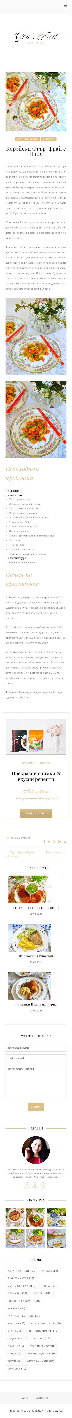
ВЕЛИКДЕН (17, 1293)
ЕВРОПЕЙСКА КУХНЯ (24, 1300)
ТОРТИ (14, 1361)
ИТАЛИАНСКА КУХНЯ (24, 1315)
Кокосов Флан (54, 852)
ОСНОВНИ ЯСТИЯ (43, 1331)
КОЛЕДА (15, 1331)
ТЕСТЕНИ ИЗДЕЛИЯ (41, 1353)
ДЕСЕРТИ (42, 1293)
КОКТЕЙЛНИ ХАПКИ (46, 1323)
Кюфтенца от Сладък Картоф (36, 908)
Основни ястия (27, 139)
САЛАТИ (42, 1338)
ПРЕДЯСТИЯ (18, 1338)
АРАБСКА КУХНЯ (21, 1278)
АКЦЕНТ (50, 1270)
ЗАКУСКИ (16, 1308)
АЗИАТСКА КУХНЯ (22, 1270)
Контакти (42, 1398)
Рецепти (49, 139)
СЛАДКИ (16, 1346)
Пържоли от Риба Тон (36, 956)
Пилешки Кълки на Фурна (36, 1004)
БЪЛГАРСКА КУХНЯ (23, 1285)
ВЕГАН (50, 1285)
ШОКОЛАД (17, 1368)
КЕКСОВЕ (16, 1323)
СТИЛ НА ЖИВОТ (42, 1346)
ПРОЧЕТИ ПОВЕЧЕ (36, 813)
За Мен (25, 1398)
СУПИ (14, 1353)
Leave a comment (20, 837)
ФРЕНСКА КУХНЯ (40, 1361)
